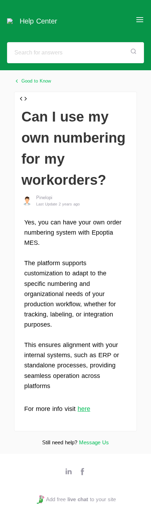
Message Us (94, 442)
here (84, 408)
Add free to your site (81, 499)
